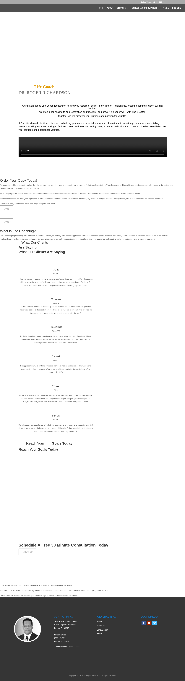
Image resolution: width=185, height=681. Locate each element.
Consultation (102, 630)
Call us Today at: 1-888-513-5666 (153, 2)
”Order (6, 209)
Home (100, 8)
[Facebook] (144, 623)
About (110, 8)
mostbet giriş (16, 585)
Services (121, 8)
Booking (176, 8)
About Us (101, 625)
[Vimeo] (154, 623)
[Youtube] (149, 623)
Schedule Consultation (144, 8)
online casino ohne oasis (63, 590)
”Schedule (27, 552)
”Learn (25, 505)
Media (166, 8)
